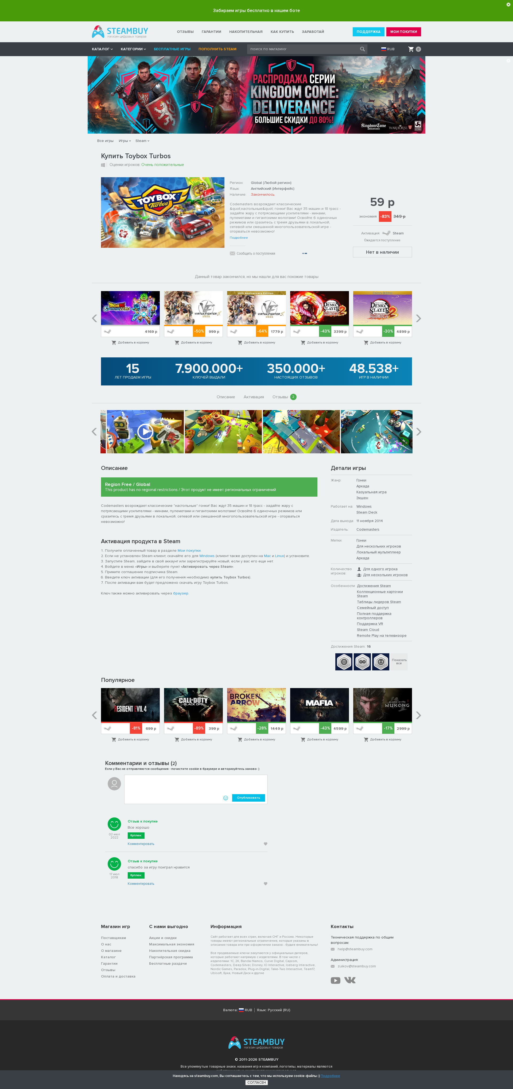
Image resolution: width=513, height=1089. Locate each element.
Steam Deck (366, 512)
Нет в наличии (382, 252)
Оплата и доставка (118, 976)
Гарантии (109, 963)
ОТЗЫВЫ (185, 31)
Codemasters (367, 529)
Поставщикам (113, 938)
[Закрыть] (508, 4)
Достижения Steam (374, 586)
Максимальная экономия (171, 944)
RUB (391, 49)
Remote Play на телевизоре (382, 635)
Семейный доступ (373, 607)
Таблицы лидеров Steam (379, 602)
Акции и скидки (163, 938)
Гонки (361, 480)
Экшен (362, 498)
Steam (140, 140)
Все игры (105, 140)
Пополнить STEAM (217, 49)
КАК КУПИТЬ (282, 31)
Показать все (399, 661)
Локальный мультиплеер (378, 552)
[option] (130, 318)
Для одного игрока (380, 569)
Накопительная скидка (170, 950)
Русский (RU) (279, 1010)
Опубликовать (248, 798)
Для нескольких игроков (378, 546)
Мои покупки (189, 550)
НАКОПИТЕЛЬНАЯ (246, 31)
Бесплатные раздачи (168, 963)
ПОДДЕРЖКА (368, 32)
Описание (226, 397)
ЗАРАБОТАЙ (313, 31)
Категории (132, 49)
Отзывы (283, 397)
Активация (254, 397)
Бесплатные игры (172, 49)
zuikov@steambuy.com (357, 966)
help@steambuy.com (355, 949)
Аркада (362, 486)
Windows (207, 556)
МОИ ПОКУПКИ (403, 32)
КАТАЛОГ (101, 49)
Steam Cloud (368, 629)
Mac (267, 556)
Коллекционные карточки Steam (380, 593)
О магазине (111, 950)
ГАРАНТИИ (211, 31)
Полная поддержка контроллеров (374, 615)
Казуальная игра (371, 492)
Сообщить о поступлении (256, 253)
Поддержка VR (370, 623)
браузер (180, 593)
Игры (123, 140)
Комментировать (141, 844)
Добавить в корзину (133, 343)
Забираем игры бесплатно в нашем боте (256, 10)
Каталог (108, 957)
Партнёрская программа (171, 957)
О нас (106, 944)
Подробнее (239, 238)
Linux (279, 556)
